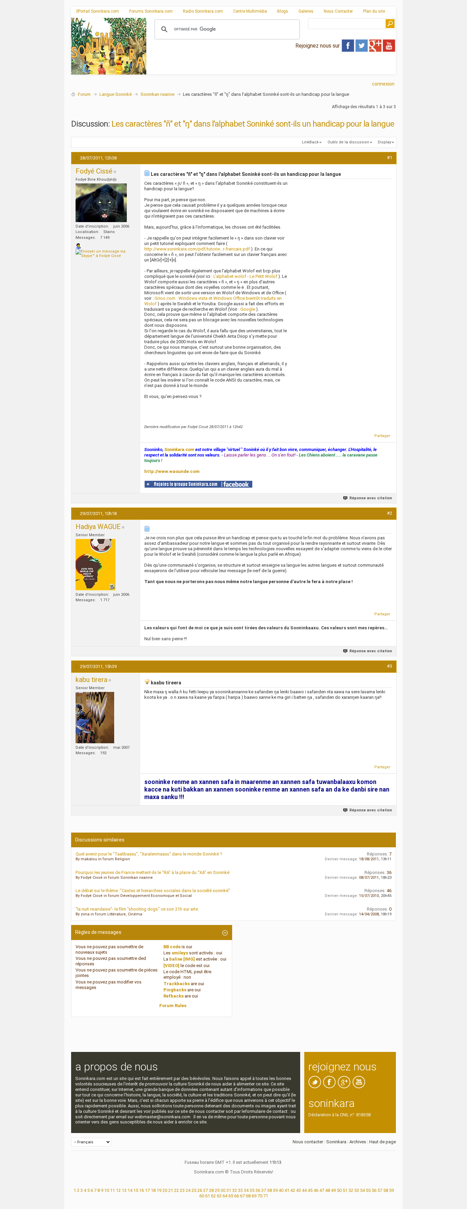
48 (327, 1190)
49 (333, 1190)
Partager (382, 436)
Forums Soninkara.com (151, 11)
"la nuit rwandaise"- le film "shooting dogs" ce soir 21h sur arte (137, 909)
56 (374, 1190)
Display (384, 142)
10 (106, 1190)
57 (379, 1190)
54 (362, 1190)
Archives (357, 1141)
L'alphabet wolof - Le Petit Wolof (245, 276)
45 (310, 1190)
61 (207, 1195)
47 (321, 1190)
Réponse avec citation (370, 498)
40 (281, 1190)
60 (201, 1195)
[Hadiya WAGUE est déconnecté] (96, 564)
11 (112, 1190)
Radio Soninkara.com (203, 11)
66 (236, 1195)
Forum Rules (172, 1005)
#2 (389, 513)
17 (147, 1190)
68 (248, 1195)
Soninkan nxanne (157, 94)
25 (193, 1190)
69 (254, 1195)
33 (240, 1190)
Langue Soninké (115, 94)
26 (199, 1190)
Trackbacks (176, 983)
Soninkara (336, 1141)
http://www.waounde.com (172, 471)
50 (339, 1190)
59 (391, 1190)
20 (164, 1190)
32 (234, 1190)
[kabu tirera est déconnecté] (95, 717)
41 (286, 1190)
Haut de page (382, 1141)
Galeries (305, 11)
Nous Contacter (338, 11)
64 (225, 1195)
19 (159, 1190)
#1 (389, 157)
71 (265, 1195)
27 (205, 1190)
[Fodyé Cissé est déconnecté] (101, 202)
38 (269, 1190)
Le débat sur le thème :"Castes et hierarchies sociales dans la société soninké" (153, 890)
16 (141, 1190)
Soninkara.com (179, 449)
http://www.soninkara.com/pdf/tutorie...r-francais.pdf (197, 249)
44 (304, 1190)
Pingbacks (174, 989)
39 (275, 1190)
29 (217, 1190)
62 (213, 1195)
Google (247, 309)
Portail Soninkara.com (98, 11)
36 (257, 1190)
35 (252, 1190)
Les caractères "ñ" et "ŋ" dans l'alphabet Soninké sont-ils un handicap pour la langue (252, 124)
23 (182, 1190)
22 (176, 1190)
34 (246, 1190)
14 (130, 1190)
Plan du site (374, 11)
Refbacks (173, 996)
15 (135, 1190)
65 (230, 1195)
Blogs (282, 11)
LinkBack (310, 142)
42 (292, 1190)
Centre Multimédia (250, 11)
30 (223, 1190)
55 (368, 1190)
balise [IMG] (182, 959)
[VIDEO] (171, 965)
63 (219, 1195)
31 (228, 1190)
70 (259, 1195)
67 (242, 1195)
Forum (84, 94)
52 (350, 1190)
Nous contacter (308, 1141)
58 (385, 1190)
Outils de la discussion (348, 142)
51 (345, 1190)
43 (298, 1190)
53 (356, 1190)
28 (211, 1190)
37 (263, 1190)
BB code (172, 946)
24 (188, 1190)
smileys (180, 952)
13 (124, 1190)
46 (315, 1190)
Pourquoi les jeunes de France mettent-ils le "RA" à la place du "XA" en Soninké (152, 872)
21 (170, 1190)
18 (153, 1190)
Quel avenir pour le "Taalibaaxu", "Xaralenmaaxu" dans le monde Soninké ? (149, 854)
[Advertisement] (271, 68)
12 (118, 1190)
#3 (389, 666)
